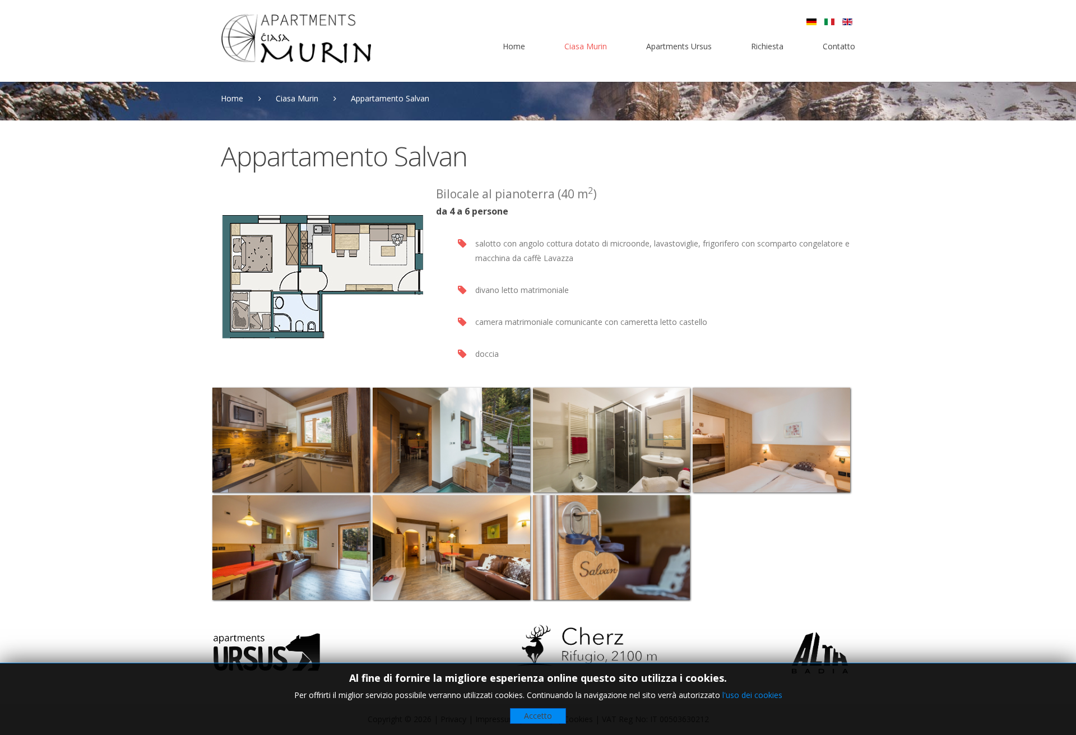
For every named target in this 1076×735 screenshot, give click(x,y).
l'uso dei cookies (752, 695)
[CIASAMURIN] (296, 38)
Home (232, 98)
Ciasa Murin (297, 98)
